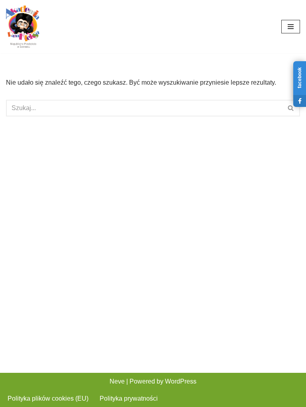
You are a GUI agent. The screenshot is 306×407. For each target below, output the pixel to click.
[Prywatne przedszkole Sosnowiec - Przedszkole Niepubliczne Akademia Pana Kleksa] (22, 27)
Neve (117, 381)
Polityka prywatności (129, 398)
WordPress (180, 381)
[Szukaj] (291, 108)
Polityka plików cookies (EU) (48, 398)
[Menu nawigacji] (290, 26)
